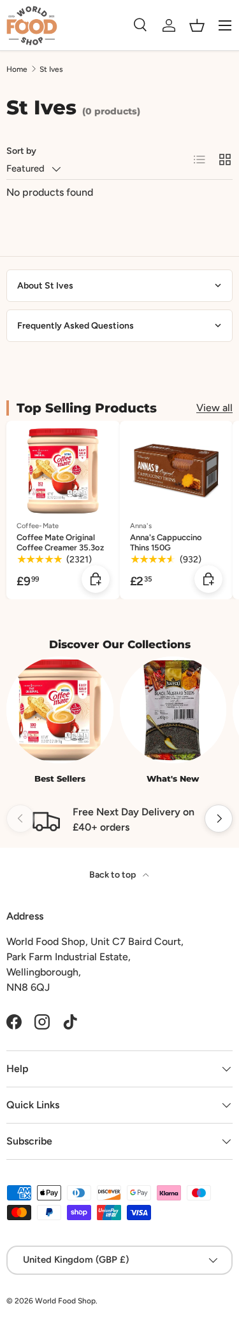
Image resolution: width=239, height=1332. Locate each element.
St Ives (51, 69)
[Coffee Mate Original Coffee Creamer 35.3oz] (63, 471)
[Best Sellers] (59, 709)
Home (16, 69)
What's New (173, 778)
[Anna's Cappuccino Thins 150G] (176, 471)
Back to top (113, 874)
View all (214, 408)
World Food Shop (65, 1300)
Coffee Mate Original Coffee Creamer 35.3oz (60, 543)
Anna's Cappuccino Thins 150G (166, 543)
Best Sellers (59, 778)
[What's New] (173, 709)
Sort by (21, 151)
